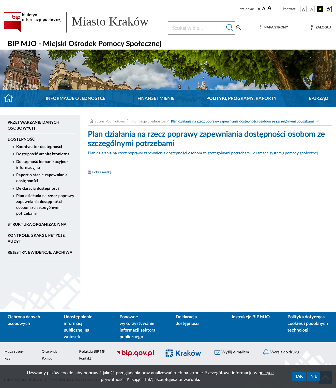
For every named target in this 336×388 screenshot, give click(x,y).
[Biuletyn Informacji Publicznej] (136, 355)
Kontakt (85, 358)
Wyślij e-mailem (234, 352)
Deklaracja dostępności (37, 188)
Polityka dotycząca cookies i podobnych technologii (308, 324)
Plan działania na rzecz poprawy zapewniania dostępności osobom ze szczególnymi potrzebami (45, 204)
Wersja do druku (284, 352)
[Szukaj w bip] (230, 28)
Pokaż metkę (101, 172)
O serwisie (49, 351)
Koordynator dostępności (39, 147)
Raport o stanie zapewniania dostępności (42, 178)
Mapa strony (14, 351)
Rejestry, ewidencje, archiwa (40, 252)
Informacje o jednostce (75, 98)
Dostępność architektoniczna (43, 154)
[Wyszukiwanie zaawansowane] (238, 28)
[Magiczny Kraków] (185, 355)
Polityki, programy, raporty (241, 98)
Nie (313, 376)
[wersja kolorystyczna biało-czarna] (312, 9)
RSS (7, 358)
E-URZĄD (318, 98)
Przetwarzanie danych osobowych (33, 125)
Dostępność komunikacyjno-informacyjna (42, 165)
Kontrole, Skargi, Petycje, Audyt (37, 238)
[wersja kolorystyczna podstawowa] (303, 9)
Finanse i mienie (155, 98)
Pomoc (47, 358)
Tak (299, 376)
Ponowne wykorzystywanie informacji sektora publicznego (137, 327)
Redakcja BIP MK (92, 351)
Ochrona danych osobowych (24, 320)
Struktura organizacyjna (37, 225)
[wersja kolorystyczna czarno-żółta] (320, 9)
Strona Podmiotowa (109, 121)
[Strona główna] (11, 98)
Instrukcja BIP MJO (251, 317)
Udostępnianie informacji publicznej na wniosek (78, 327)
